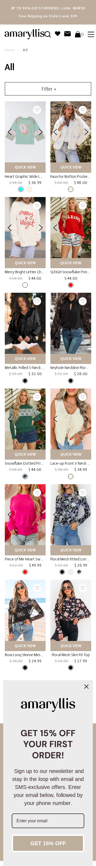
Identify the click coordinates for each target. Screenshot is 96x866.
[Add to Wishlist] (37, 110)
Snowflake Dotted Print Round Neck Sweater (42, 463)
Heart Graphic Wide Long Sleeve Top (35, 176)
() (82, 34)
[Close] (86, 686)
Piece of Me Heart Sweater (27, 559)
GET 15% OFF (48, 843)
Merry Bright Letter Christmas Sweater (37, 272)
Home (10, 50)
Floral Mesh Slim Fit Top (71, 655)
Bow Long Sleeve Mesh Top (27, 655)
